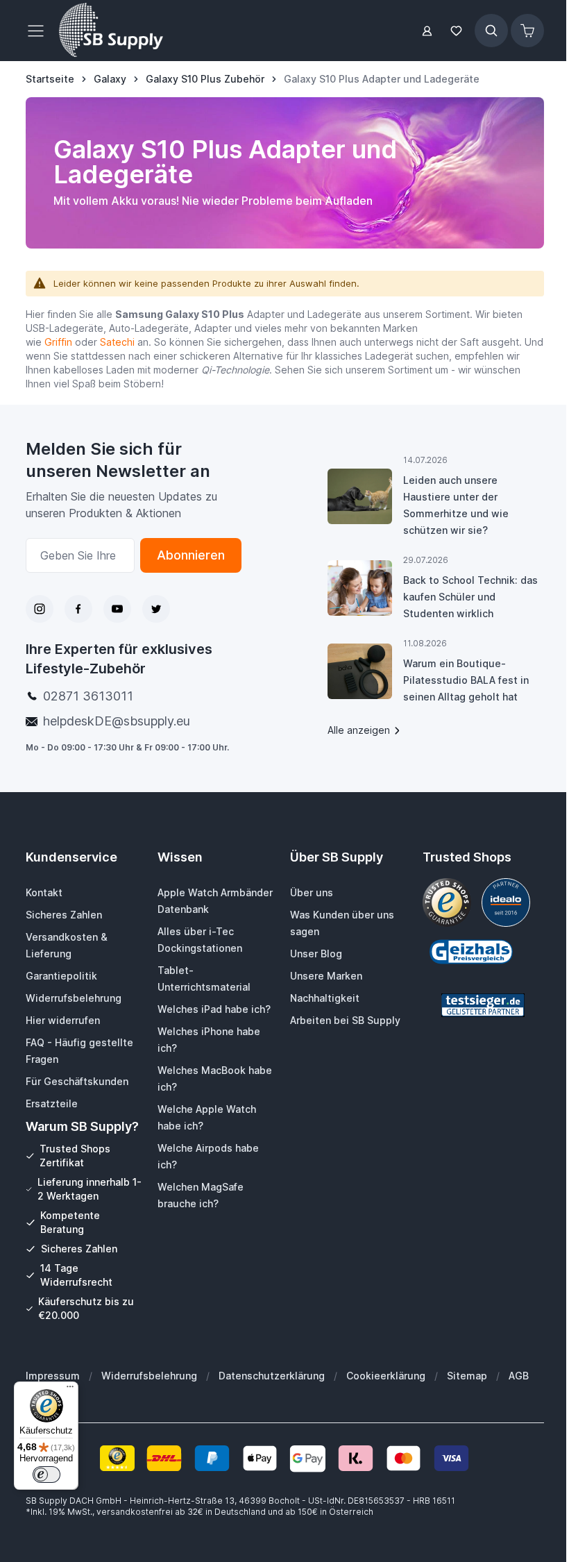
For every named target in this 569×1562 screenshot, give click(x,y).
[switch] (46, 1474)
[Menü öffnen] (39, 30)
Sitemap (467, 1376)
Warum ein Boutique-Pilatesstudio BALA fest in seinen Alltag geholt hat (466, 680)
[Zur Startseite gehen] (111, 30)
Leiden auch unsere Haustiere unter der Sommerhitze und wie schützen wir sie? (456, 505)
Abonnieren (191, 555)
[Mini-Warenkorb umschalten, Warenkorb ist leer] (527, 30)
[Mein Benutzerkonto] (427, 31)
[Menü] (70, 1390)
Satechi (117, 342)
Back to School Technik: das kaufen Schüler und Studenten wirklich (470, 596)
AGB (519, 1376)
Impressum (53, 1376)
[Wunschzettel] (456, 30)
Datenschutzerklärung (272, 1376)
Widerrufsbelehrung (149, 1376)
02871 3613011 (88, 696)
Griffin (58, 342)
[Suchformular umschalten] (491, 30)
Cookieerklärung (385, 1376)
